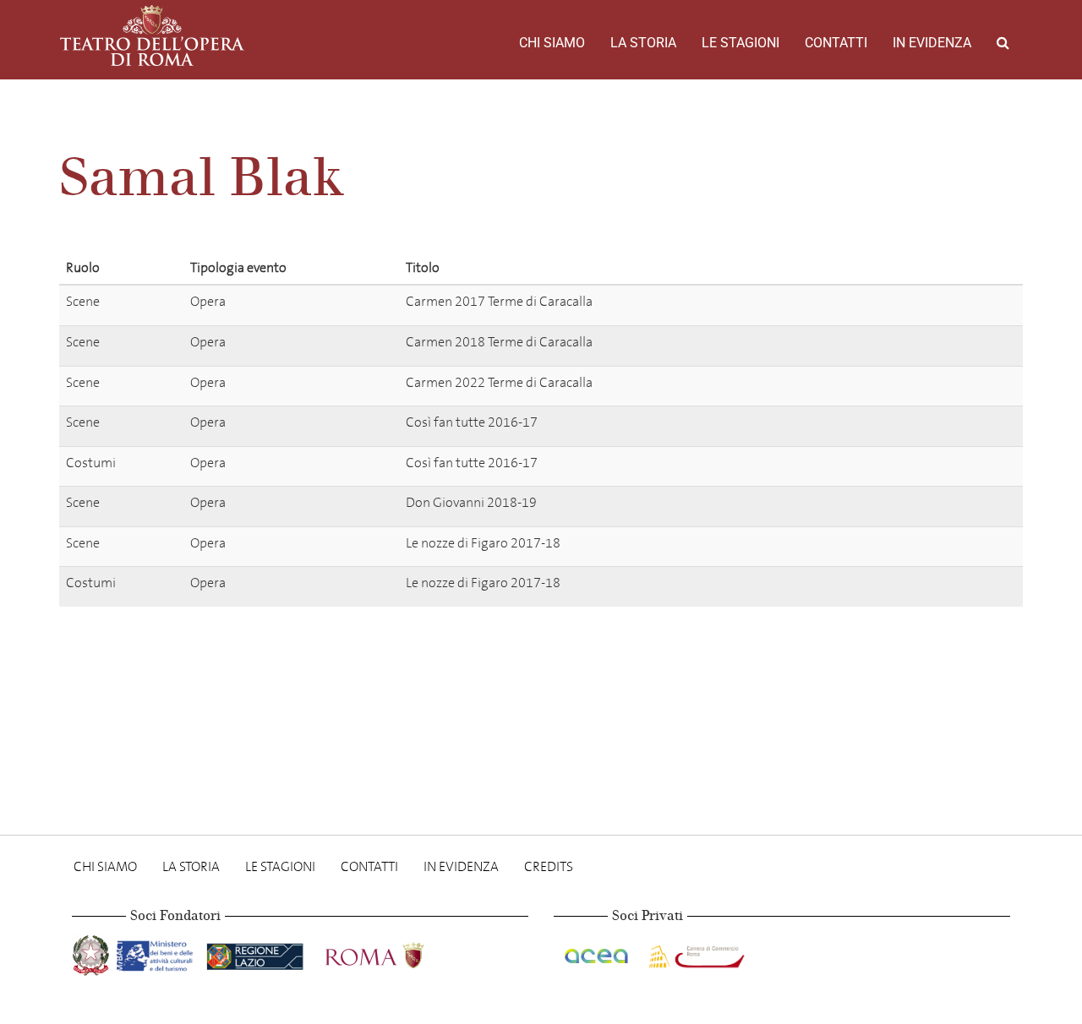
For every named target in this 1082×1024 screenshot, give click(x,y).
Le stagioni (740, 43)
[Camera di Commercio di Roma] (695, 953)
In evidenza (932, 43)
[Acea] (598, 953)
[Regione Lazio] (256, 953)
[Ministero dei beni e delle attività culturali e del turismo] (158, 953)
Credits (548, 866)
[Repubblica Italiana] (92, 953)
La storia (643, 43)
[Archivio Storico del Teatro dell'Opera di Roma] (152, 35)
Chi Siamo (552, 43)
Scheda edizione (907, 305)
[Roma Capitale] (396, 953)
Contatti (836, 43)
